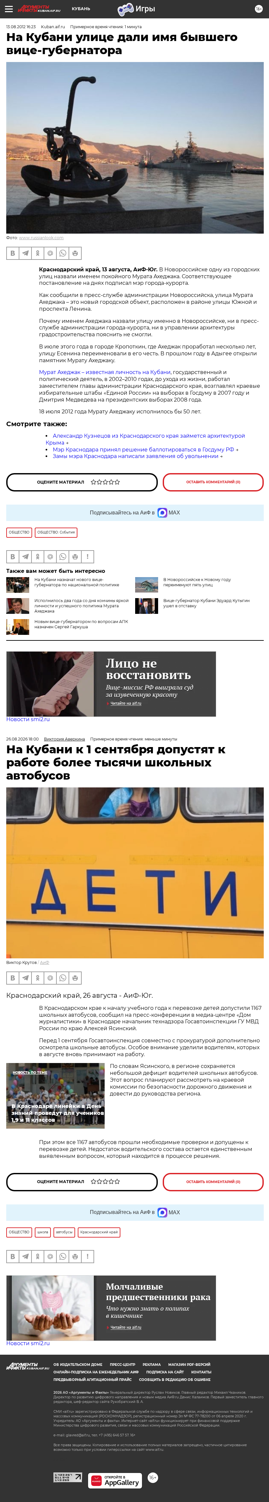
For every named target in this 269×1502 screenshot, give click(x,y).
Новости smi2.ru (28, 719)
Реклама (152, 1365)
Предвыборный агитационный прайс (92, 1380)
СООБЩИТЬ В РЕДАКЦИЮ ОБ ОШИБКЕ (175, 1380)
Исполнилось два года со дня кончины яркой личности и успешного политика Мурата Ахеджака (81, 606)
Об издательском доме (77, 1365)
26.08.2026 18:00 (22, 739)
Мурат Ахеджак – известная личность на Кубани (105, 372)
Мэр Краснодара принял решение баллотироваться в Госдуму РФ (143, 450)
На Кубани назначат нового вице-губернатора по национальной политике (76, 582)
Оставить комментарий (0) (213, 482)
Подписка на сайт (165, 1372)
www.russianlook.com (41, 237)
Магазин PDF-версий (189, 1365)
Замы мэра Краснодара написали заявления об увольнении (135, 456)
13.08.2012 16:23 (21, 26)
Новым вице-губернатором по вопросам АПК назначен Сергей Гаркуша (81, 624)
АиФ (44, 962)
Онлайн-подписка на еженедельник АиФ (96, 1372)
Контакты (201, 1372)
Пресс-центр (122, 1365)
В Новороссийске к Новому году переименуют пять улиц (197, 582)
